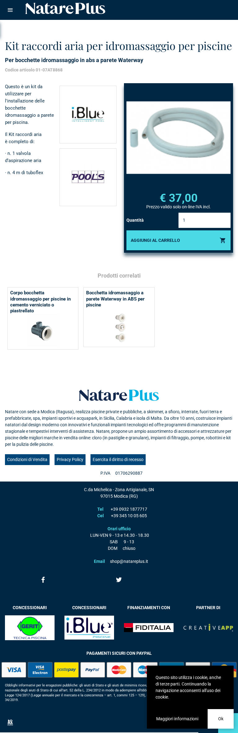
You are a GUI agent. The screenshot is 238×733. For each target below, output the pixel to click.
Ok (220, 718)
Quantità (135, 220)
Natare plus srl (119, 395)
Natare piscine (65, 8)
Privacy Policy (70, 459)
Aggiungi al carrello (155, 240)
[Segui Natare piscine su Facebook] (43, 580)
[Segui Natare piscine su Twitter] (119, 580)
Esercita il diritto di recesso (118, 459)
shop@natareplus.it (129, 561)
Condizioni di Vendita (27, 459)
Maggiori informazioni (177, 718)
